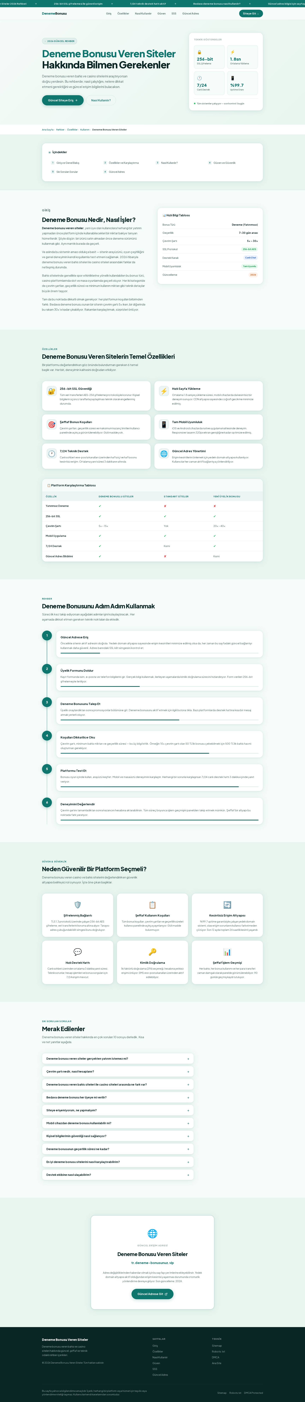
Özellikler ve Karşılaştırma (121, 162)
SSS (174, 13)
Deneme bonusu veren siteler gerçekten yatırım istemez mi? (117, 1058)
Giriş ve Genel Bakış (65, 162)
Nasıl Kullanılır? (101, 100)
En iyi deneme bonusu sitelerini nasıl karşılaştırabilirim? (117, 1162)
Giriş (108, 13)
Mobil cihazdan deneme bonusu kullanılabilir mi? (117, 1123)
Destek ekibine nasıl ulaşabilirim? (117, 1174)
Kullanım (84, 129)
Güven (161, 13)
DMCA (215, 1357)
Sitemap (217, 1345)
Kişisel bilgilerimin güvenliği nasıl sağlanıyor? (117, 1136)
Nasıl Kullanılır (143, 13)
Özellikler (123, 13)
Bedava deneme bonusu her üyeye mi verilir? (117, 1097)
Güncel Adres (190, 13)
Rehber (60, 129)
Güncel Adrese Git (150, 1294)
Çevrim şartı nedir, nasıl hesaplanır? (117, 1071)
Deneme (54, 13)
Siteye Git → (251, 13)
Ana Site (216, 1363)
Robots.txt (218, 1351)
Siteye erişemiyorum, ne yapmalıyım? (117, 1110)
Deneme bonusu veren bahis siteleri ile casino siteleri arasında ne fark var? (117, 1084)
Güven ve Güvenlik (222, 162)
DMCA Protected (253, 1392)
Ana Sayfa (47, 129)
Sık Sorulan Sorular (65, 171)
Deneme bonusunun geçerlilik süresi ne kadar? (117, 1149)
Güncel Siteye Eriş (60, 100)
